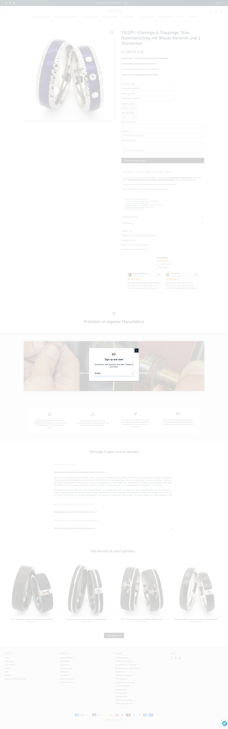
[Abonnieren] (132, 373)
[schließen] (136, 350)
